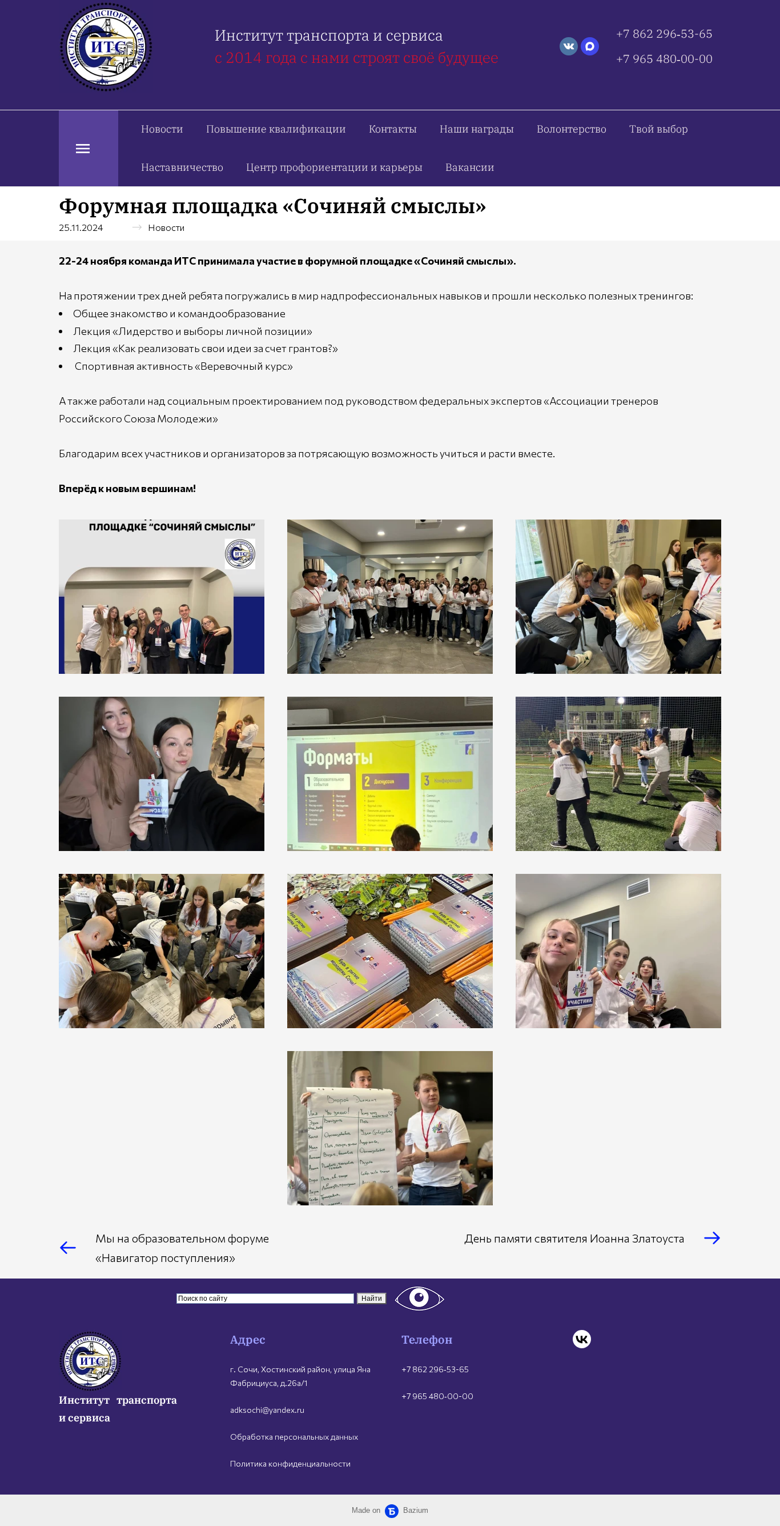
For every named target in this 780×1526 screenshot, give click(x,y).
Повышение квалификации (276, 128)
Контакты (393, 128)
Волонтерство (571, 128)
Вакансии (469, 167)
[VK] (582, 1339)
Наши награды (477, 128)
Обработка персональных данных (294, 1436)
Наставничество (182, 167)
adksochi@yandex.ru (267, 1410)
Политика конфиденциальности (290, 1463)
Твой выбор (658, 128)
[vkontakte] (569, 46)
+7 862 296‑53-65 (664, 33)
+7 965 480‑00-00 (664, 58)
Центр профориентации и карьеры (334, 167)
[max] (590, 46)
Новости (162, 128)
